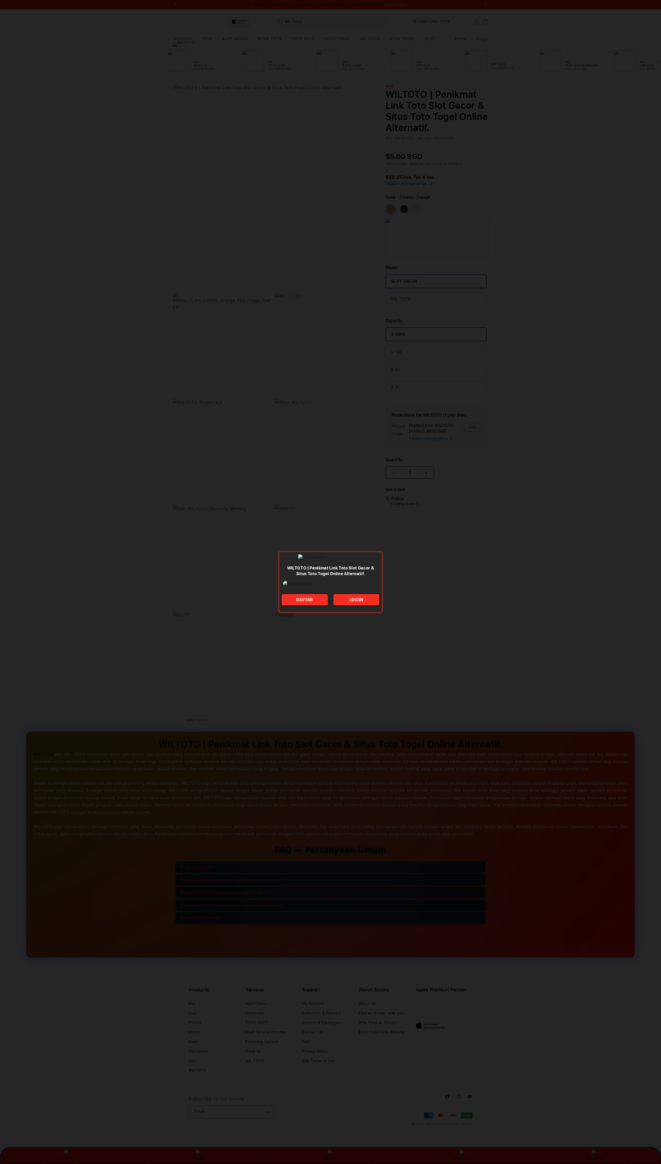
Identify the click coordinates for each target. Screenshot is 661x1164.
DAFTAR (304, 600)
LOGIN (356, 600)
